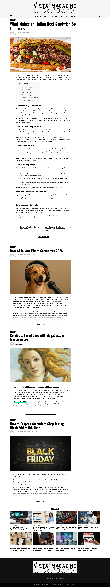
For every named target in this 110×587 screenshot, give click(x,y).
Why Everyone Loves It (27, 100)
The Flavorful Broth (26, 92)
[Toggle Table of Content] (36, 84)
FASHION (51, 16)
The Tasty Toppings (26, 95)
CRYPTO (46, 16)
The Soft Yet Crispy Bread (28, 90)
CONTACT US (72, 16)
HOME (36, 16)
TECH (66, 16)
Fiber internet (61, 491)
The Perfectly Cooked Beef (28, 87)
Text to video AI (18, 311)
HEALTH (57, 16)
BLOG (41, 16)
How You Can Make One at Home (30, 97)
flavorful (19, 210)
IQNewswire (19, 344)
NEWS (62, 16)
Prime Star (18, 34)
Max (17, 256)
